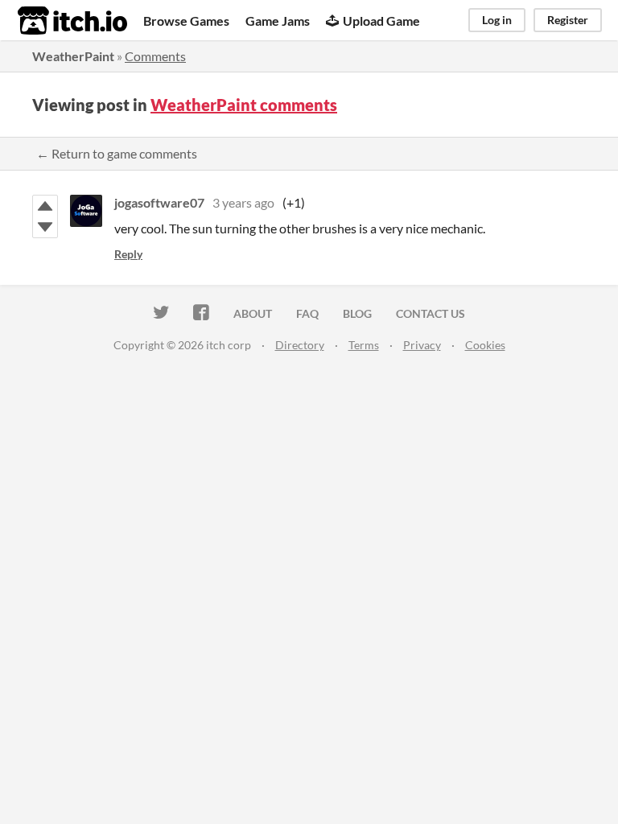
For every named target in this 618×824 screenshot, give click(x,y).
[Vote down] (45, 226)
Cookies (485, 345)
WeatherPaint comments (243, 104)
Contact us (430, 313)
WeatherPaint (73, 56)
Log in (497, 20)
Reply (128, 254)
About (252, 313)
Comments (155, 56)
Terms (363, 345)
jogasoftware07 (159, 202)
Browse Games (186, 20)
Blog (357, 313)
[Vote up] (45, 206)
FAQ (307, 313)
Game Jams (277, 20)
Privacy (422, 345)
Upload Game (381, 20)
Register (567, 20)
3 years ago (243, 202)
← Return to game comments (116, 153)
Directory (299, 345)
